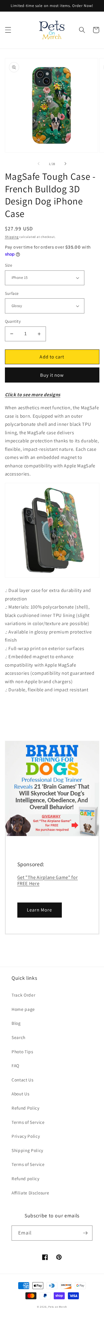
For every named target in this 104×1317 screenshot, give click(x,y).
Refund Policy (26, 1108)
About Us (20, 1094)
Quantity (13, 321)
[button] (8, 30)
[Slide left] (38, 163)
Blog (16, 1023)
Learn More (39, 910)
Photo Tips (22, 1051)
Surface (12, 293)
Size (8, 265)
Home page (23, 1009)
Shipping (12, 237)
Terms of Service (28, 1122)
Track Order (23, 995)
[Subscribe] (85, 1233)
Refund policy (26, 1178)
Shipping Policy (27, 1150)
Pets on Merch (57, 1307)
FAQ (15, 1065)
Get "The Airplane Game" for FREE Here (47, 880)
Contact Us (23, 1080)
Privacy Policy (26, 1136)
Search (18, 1037)
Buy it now (52, 375)
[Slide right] (65, 163)
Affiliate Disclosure (30, 1193)
